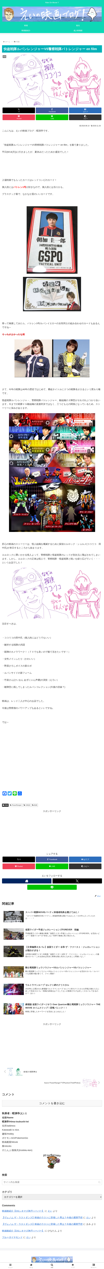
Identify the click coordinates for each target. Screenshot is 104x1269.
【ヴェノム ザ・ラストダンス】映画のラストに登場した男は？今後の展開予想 (42, 1217)
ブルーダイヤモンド (12, 1237)
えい (50, 1211)
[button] (85, 117)
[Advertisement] (52, 766)
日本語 (27, 805)
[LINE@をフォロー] (52, 887)
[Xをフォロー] (77, 880)
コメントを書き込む (52, 1103)
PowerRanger (17, 805)
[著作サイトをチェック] (26, 880)
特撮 (6, 805)
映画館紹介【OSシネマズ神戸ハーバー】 (23, 1211)
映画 (35, 805)
